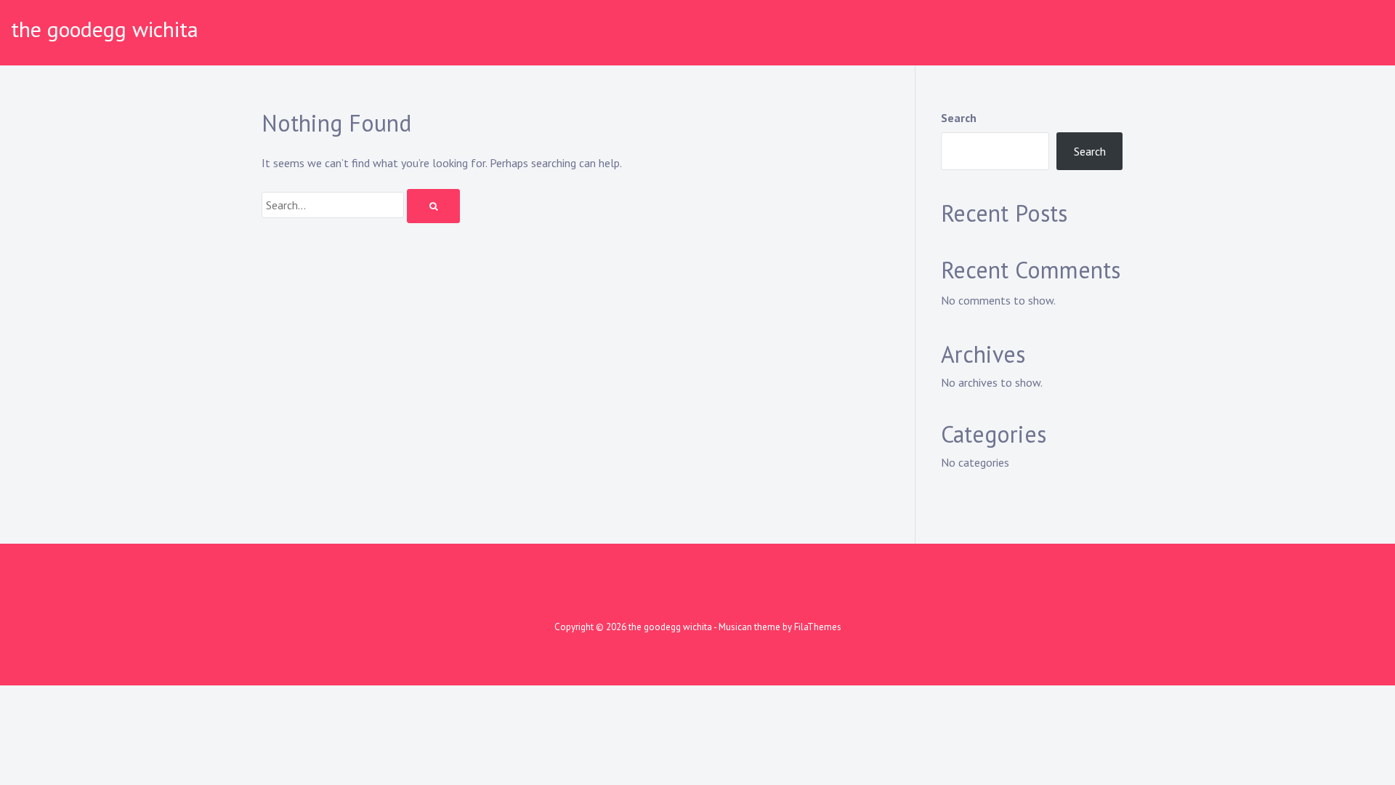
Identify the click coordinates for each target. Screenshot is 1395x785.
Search (958, 117)
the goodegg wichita (104, 29)
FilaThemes (817, 627)
